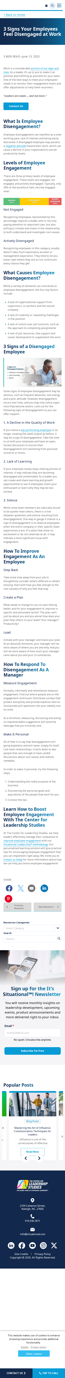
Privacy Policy (43, 1254)
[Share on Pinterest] (8, 899)
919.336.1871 (32, 1221)
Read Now (32, 1151)
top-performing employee (36, 430)
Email (9, 1026)
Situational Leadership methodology (25, 844)
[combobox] (32, 928)
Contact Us (16, 106)
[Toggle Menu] (59, 5)
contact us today (13, 859)
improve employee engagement (22, 840)
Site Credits (21, 1254)
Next (39, 1158)
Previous (25, 1158)
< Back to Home (14, 15)
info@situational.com (32, 1234)
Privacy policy (38, 1347)
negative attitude (16, 146)
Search (7, 933)
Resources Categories (16, 922)
